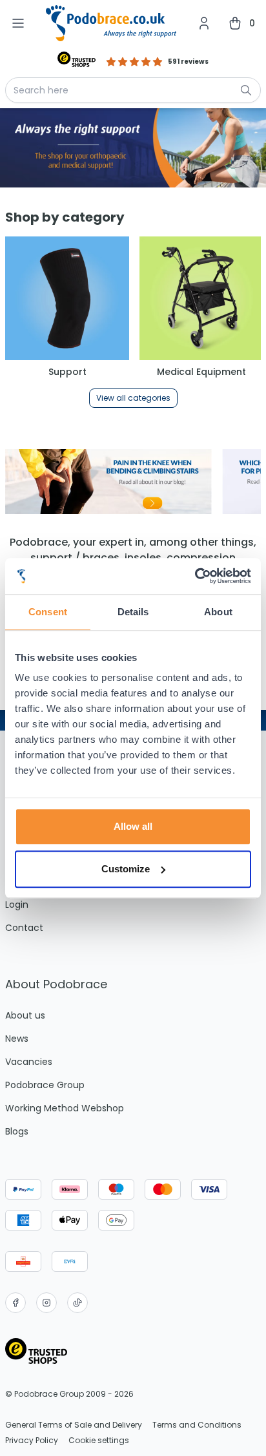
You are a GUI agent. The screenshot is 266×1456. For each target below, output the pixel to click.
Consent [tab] (47, 611)
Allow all (133, 826)
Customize (125, 868)
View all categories (133, 397)
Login (16, 904)
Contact (24, 927)
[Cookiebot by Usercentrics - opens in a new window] (194, 576)
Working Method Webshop (64, 1108)
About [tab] (218, 611)
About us (25, 1015)
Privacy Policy (31, 1440)
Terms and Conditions (196, 1425)
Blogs (16, 1131)
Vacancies (28, 1061)
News (16, 1038)
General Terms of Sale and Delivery (73, 1425)
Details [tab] (133, 611)
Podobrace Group (45, 1084)
